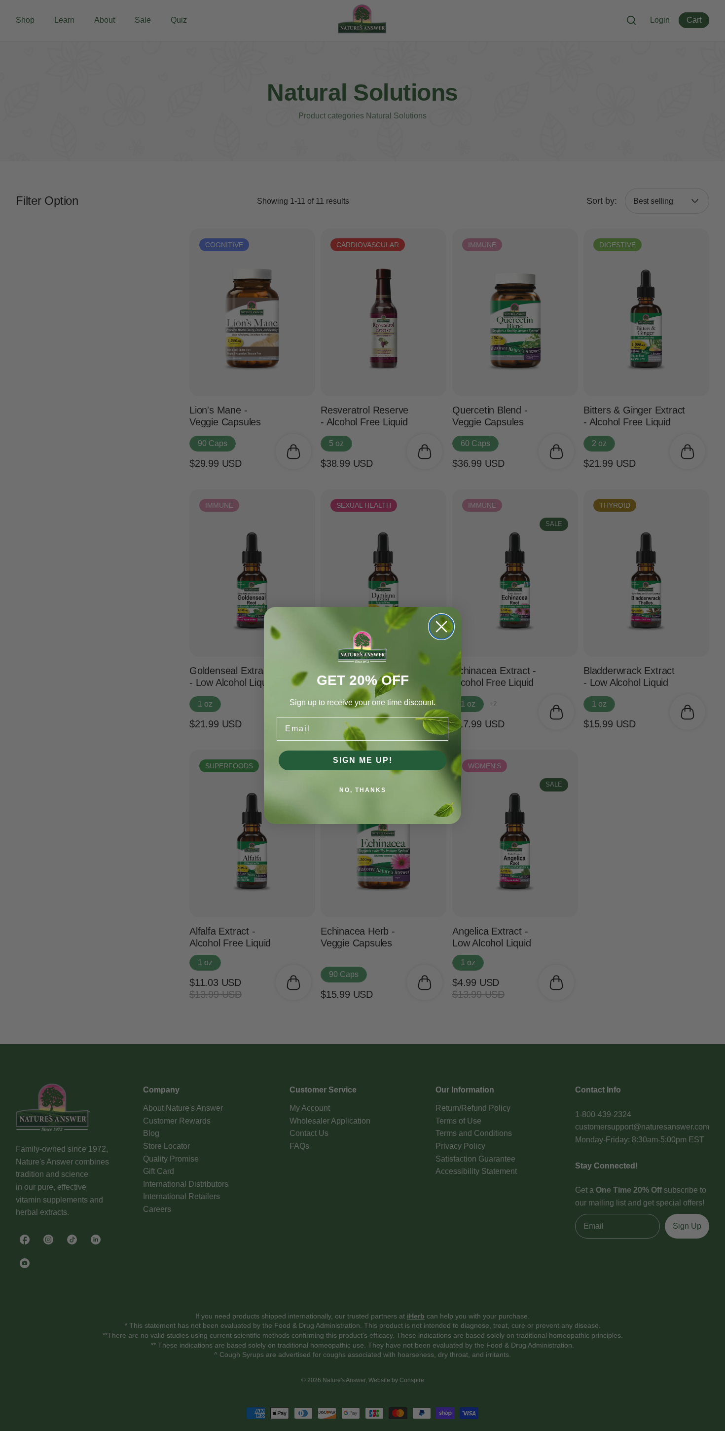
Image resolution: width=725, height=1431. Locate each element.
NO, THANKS (362, 790)
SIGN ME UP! (363, 760)
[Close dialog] (441, 626)
